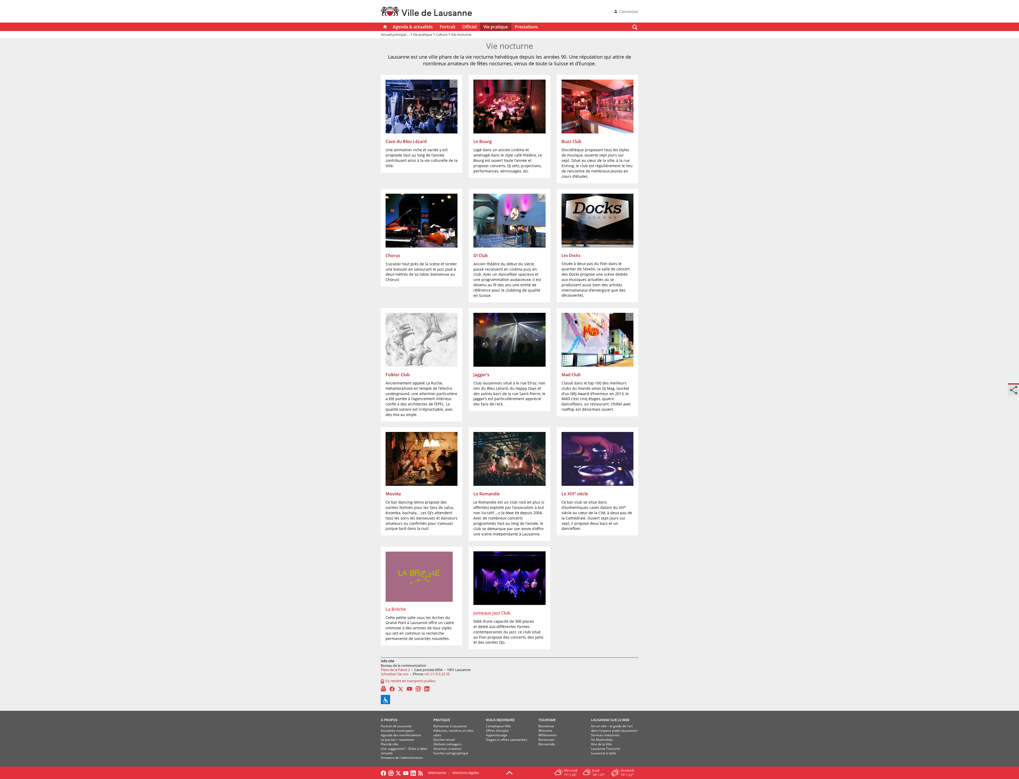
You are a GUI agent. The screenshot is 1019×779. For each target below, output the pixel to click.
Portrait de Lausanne (396, 726)
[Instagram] (418, 688)
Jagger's (481, 375)
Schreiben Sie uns (394, 674)
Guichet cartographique (450, 753)
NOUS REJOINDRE (500, 719)
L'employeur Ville (498, 726)
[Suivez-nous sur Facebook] (383, 772)
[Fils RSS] (422, 772)
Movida (393, 494)
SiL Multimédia (602, 739)
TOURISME (547, 719)
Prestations (526, 27)
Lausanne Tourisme (605, 748)
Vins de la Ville (601, 744)
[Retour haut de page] (509, 772)
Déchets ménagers (447, 744)
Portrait (447, 27)
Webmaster (437, 772)
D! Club (480, 255)
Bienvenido (546, 744)
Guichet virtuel (444, 739)
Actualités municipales (397, 730)
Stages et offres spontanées (506, 739)
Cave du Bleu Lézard (406, 141)
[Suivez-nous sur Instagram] (391, 772)
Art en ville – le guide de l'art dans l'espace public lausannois (614, 728)
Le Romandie (486, 494)
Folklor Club (398, 375)
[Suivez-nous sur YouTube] (405, 772)
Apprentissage (496, 735)
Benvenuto (546, 739)
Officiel (469, 27)
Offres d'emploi (497, 730)
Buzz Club (571, 141)
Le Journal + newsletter (397, 739)
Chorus (393, 255)
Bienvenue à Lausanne (450, 726)
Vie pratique (495, 27)
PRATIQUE (441, 719)
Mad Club (571, 375)
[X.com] (400, 688)
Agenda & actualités (413, 27)
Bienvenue (546, 726)
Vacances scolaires (447, 748)
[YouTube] (409, 688)
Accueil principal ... (395, 34)
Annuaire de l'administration (402, 757)
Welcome (545, 730)
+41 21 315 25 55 (437, 674)
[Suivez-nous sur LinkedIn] (413, 772)
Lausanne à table (603, 753)
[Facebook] (392, 688)
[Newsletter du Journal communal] (383, 688)
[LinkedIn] (426, 688)
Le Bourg (482, 141)
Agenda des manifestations (401, 735)
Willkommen (547, 735)
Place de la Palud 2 (395, 669)
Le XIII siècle (575, 494)
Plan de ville (389, 744)
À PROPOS (389, 719)
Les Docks (571, 255)
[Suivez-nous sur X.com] (398, 772)
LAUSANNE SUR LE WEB (610, 719)
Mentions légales (465, 772)
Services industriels (605, 735)
